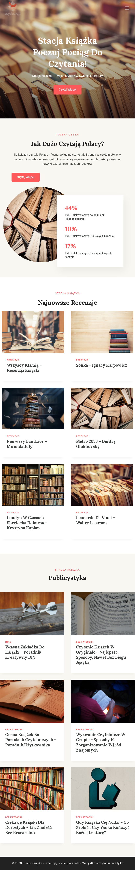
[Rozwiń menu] (127, 8)
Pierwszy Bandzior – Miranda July (27, 444)
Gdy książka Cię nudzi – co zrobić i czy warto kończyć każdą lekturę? (102, 827)
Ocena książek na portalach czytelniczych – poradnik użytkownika (30, 739)
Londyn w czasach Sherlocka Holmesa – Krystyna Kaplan (27, 522)
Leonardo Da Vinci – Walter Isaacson (95, 520)
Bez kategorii (84, 642)
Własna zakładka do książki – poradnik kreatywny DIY (24, 652)
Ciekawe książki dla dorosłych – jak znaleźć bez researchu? (28, 827)
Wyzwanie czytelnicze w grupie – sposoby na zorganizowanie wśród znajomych (100, 742)
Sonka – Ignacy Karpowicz (101, 365)
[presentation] (33, 332)
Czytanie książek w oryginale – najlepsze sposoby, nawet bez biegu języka (101, 654)
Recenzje (13, 360)
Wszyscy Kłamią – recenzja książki (24, 368)
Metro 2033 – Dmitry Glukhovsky (96, 444)
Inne (8, 642)
